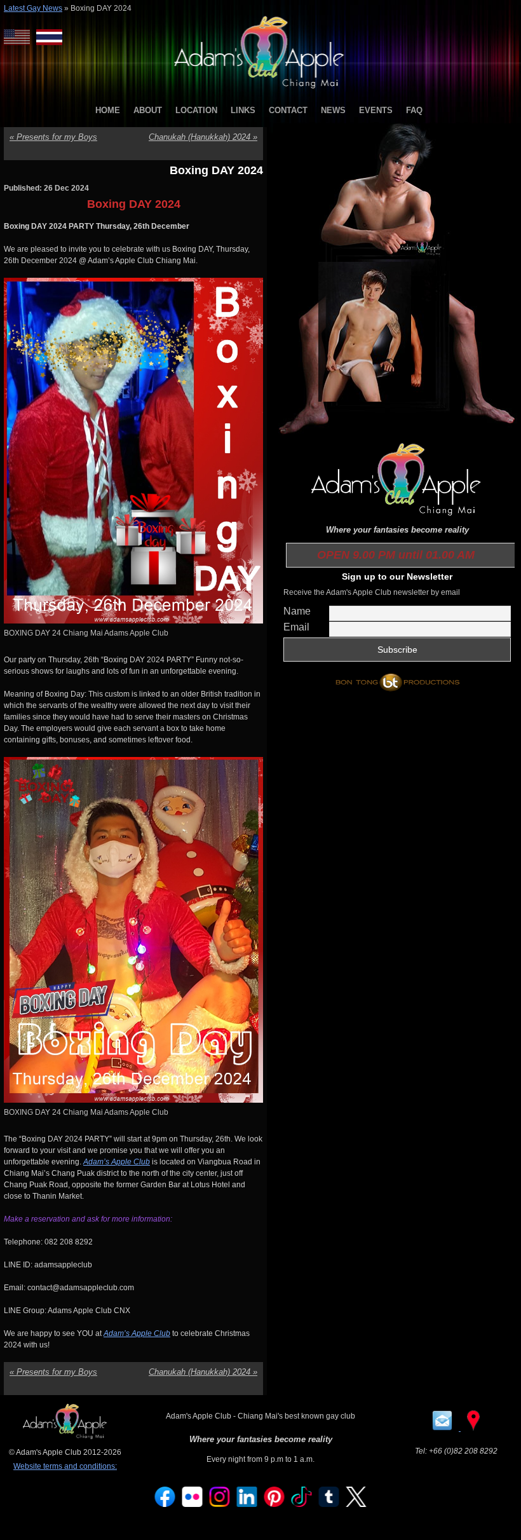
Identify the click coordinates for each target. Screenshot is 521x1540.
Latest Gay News (33, 8)
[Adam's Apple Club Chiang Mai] (261, 89)
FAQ (414, 110)
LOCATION (196, 110)
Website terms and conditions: (65, 1466)
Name (297, 611)
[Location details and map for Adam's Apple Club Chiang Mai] (473, 1428)
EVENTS (376, 110)
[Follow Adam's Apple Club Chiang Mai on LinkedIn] (247, 1504)
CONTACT (288, 110)
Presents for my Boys (53, 137)
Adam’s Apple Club (116, 1161)
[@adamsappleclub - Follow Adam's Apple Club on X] (356, 1504)
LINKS (243, 110)
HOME (107, 110)
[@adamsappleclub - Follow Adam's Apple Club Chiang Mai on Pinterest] (274, 1504)
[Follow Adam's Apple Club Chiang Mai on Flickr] (192, 1504)
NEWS (333, 110)
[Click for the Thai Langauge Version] (49, 37)
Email (296, 627)
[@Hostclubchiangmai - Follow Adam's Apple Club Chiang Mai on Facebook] (165, 1504)
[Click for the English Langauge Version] (20, 37)
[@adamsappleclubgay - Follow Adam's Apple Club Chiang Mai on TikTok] (302, 1504)
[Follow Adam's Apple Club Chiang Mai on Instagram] (220, 1504)
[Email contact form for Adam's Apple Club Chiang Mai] (443, 1428)
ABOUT (147, 110)
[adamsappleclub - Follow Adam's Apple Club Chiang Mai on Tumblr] (329, 1504)
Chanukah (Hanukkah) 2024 (203, 137)
